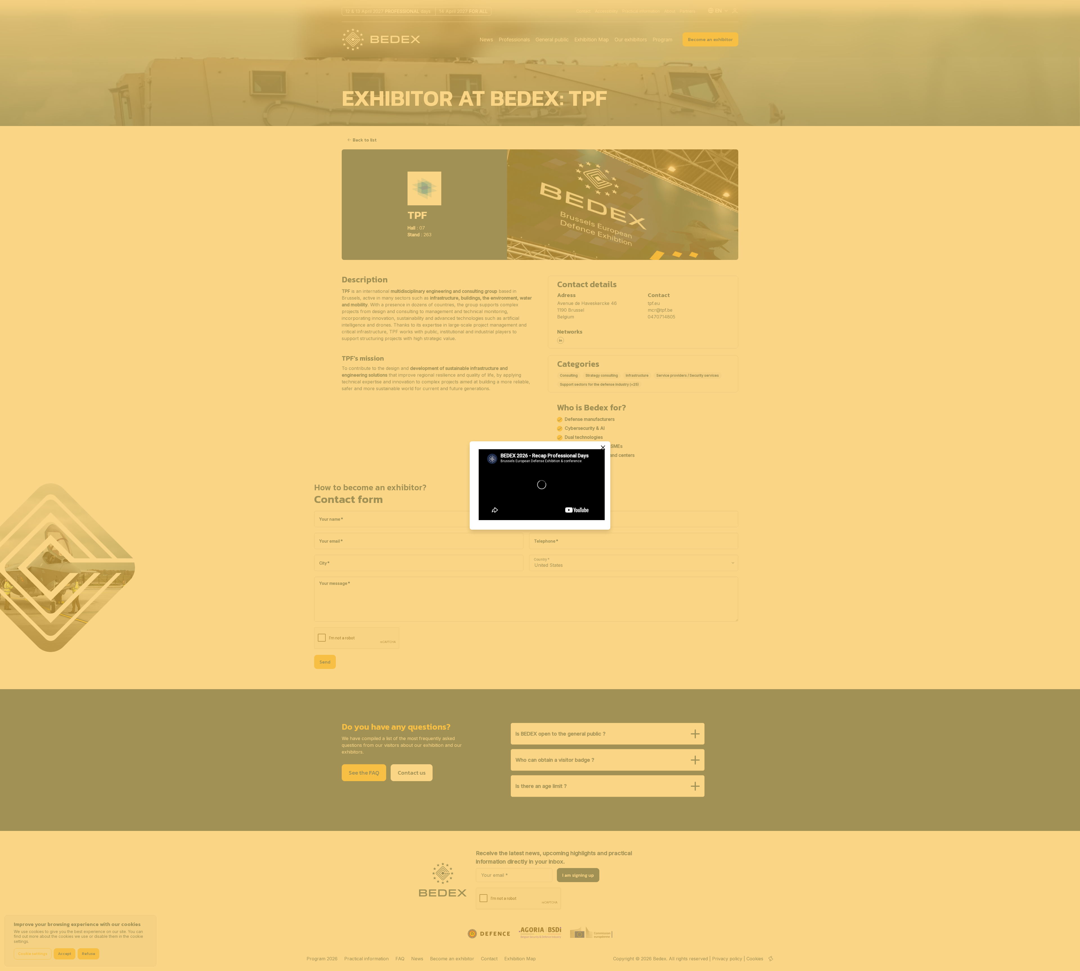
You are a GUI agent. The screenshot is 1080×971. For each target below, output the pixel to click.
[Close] (603, 447)
